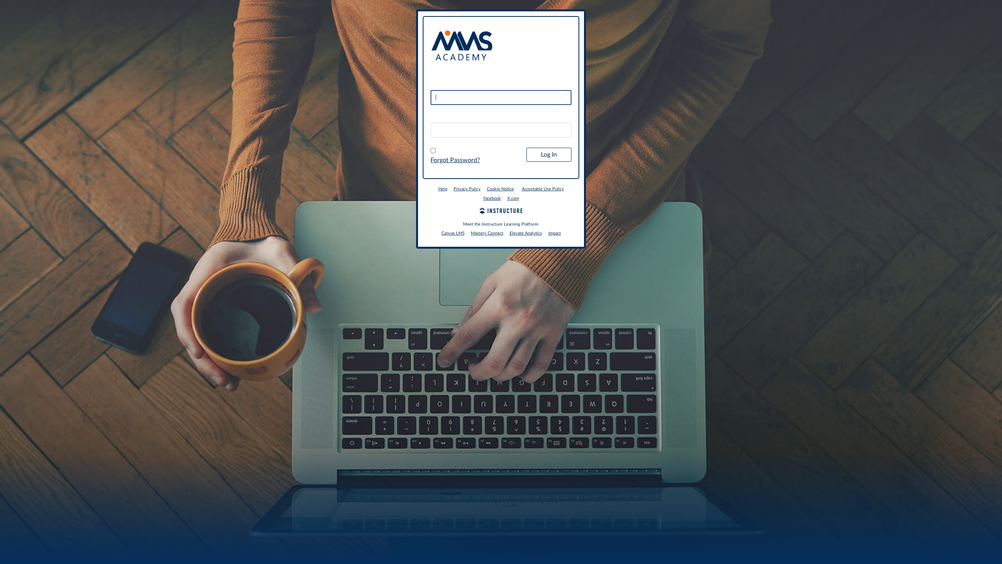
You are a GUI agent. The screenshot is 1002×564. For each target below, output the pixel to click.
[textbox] (501, 130)
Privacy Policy (467, 189)
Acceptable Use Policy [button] (543, 189)
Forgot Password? (455, 160)
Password (444, 116)
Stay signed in (453, 151)
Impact (554, 233)
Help (442, 189)
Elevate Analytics (526, 233)
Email (438, 84)
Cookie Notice (500, 189)
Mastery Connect (487, 233)
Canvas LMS (453, 233)
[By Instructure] (501, 212)
